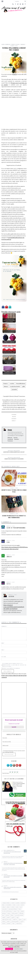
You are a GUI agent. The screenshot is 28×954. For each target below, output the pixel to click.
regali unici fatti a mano (6, 919)
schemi (8, 921)
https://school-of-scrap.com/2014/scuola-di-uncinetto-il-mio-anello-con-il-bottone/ (13, 606)
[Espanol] (15, 773)
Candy (14, 904)
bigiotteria (23, 902)
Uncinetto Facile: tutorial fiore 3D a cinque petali (14, 491)
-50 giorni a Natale (6, 902)
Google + (14, 420)
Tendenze (22, 44)
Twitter (14, 416)
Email (3, 649)
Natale (12, 915)
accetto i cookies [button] (9, 948)
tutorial (3, 923)
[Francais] (18, 773)
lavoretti (7, 915)
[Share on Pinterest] (6, 308)
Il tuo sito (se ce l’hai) (6, 741)
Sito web (3, 656)
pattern (8, 917)
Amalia (9, 556)
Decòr (3, 44)
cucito (17, 907)
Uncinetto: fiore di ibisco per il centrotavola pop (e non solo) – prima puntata (13, 864)
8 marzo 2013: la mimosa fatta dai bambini (14, 458)
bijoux (3, 904)
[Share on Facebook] (3, 308)
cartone (22, 904)
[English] (11, 773)
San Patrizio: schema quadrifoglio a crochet (14, 451)
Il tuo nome (4, 737)
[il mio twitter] (11, 766)
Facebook (14, 414)
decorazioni (4, 909)
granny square (15, 913)
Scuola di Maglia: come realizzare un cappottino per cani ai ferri (13, 876)
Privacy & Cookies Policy (14, 946)
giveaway (4, 913)
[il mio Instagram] (14, 766)
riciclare (20, 919)
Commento (4, 626)
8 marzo (14, 74)
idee (3, 915)
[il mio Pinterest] (19, 766)
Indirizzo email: (5, 745)
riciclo (24, 919)
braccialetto (8, 904)
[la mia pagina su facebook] (8, 766)
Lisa (8, 542)
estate (15, 911)
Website (10, 437)
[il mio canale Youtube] (16, 766)
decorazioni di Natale (12, 909)
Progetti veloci (15, 44)
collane (8, 907)
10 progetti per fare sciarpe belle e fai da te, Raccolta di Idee (12, 852)
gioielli (22, 911)
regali (17, 917)
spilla (23, 386)
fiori (18, 911)
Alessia (10, 429)
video (13, 923)
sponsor (22, 921)
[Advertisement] (14, 27)
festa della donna (20, 383)
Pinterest (14, 418)
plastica (13, 917)
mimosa (6, 386)
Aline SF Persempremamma (16, 528)
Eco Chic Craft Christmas (7, 911)
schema (3, 921)
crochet (12, 383)
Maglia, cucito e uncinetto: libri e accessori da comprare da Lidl (12, 888)
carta (18, 904)
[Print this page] (10, 308)
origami (3, 917)
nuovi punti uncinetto (19, 915)
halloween (21, 913)
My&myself (8, 44)
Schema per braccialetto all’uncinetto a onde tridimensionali (14, 516)
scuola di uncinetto (15, 386)
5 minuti (12, 902)
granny (9, 913)
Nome (3, 643)
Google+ (16, 439)
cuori (21, 907)
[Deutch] (13, 773)
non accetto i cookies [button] (18, 948)
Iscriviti (14, 727)
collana (3, 907)
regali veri (15, 919)
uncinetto (14, 389)
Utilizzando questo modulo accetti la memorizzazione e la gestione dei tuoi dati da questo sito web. (14, 665)
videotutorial (18, 923)
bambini (17, 902)
